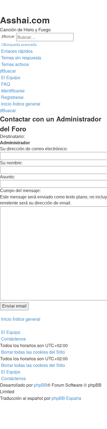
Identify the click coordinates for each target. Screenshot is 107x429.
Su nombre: (11, 162)
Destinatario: (12, 136)
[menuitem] (20, 57)
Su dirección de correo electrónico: (33, 148)
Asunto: (7, 177)
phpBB (40, 385)
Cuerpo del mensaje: (20, 190)
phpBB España (66, 398)
